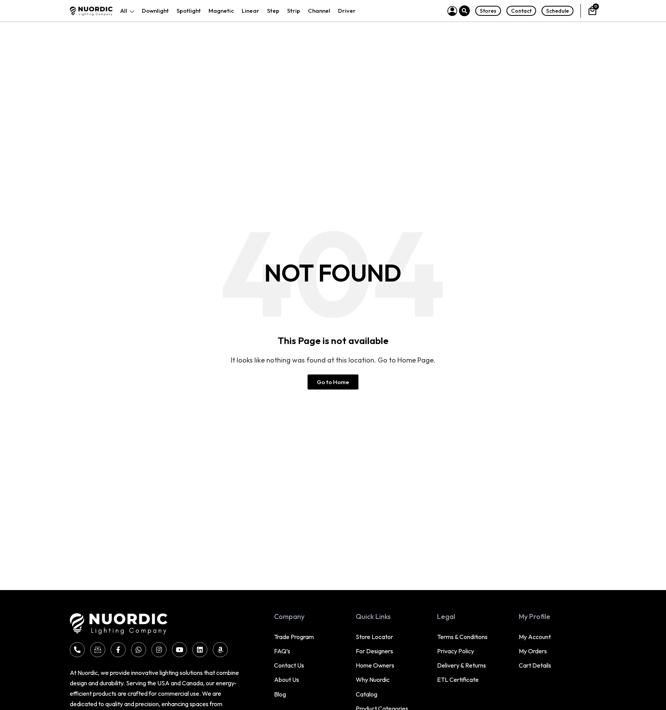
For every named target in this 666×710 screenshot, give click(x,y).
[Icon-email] (97, 649)
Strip (293, 10)
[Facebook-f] (118, 649)
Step (273, 10)
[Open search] (464, 10)
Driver (347, 10)
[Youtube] (179, 649)
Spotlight (189, 10)
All (123, 10)
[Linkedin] (199, 649)
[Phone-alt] (77, 649)
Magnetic (221, 10)
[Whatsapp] (138, 649)
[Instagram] (158, 649)
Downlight (155, 10)
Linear (250, 10)
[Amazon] (220, 649)
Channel (319, 10)
